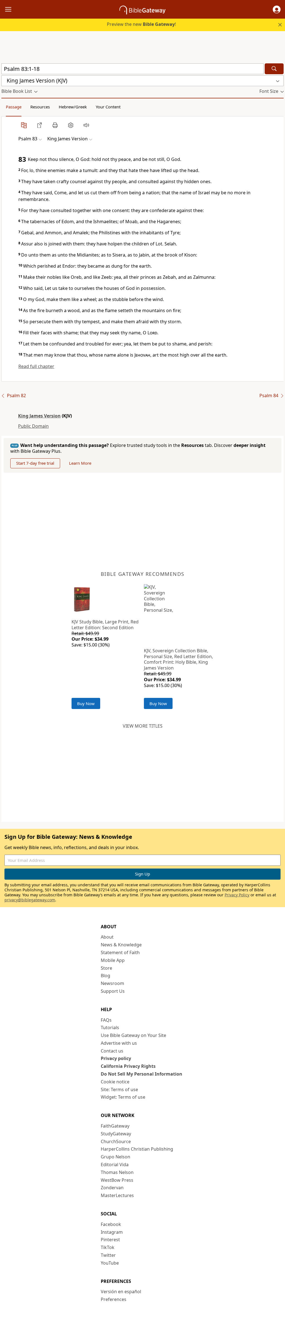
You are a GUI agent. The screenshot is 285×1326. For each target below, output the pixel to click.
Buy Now (86, 703)
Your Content (108, 107)
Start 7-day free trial (35, 463)
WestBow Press (117, 1180)
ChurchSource (116, 1141)
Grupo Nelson (115, 1157)
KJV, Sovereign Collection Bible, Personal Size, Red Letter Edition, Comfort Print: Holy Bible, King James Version (178, 659)
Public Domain (33, 426)
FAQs (106, 1020)
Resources (40, 107)
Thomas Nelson (117, 1172)
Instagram (112, 1232)
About (107, 937)
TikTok (107, 1247)
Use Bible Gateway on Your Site (133, 1035)
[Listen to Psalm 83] (86, 125)
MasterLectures (117, 1195)
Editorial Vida (115, 1164)
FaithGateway (115, 1126)
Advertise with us (119, 1043)
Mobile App (113, 960)
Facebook (111, 1224)
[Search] (274, 68)
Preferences (113, 1299)
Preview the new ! (141, 24)
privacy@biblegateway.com (29, 899)
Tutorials (110, 1027)
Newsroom (112, 983)
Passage (13, 107)
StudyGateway (116, 1134)
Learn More (80, 463)
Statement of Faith (120, 952)
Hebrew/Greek (73, 107)
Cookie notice (115, 1082)
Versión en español (121, 1291)
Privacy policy (116, 1058)
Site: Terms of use (119, 1089)
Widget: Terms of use (123, 1097)
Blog (105, 975)
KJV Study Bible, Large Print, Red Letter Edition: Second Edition (105, 625)
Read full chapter (36, 366)
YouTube (110, 1263)
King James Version (39, 416)
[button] (277, 9)
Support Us (113, 991)
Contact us (112, 1051)
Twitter (108, 1255)
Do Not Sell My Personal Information (141, 1074)
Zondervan (112, 1188)
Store (106, 968)
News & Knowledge (121, 945)
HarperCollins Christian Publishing (137, 1149)
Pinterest (110, 1240)
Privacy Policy (237, 894)
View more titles (143, 726)
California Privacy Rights (128, 1066)
